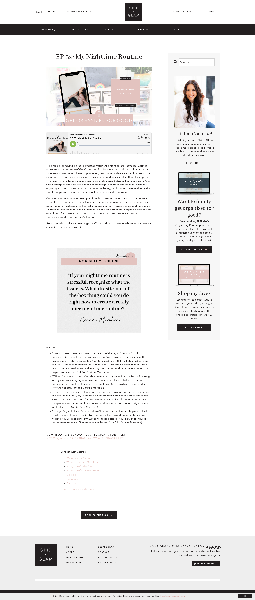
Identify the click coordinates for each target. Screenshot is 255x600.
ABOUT (51, 12)
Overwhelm (111, 30)
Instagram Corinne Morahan (83, 470)
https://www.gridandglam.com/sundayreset (84, 438)
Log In (39, 12)
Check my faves (192, 328)
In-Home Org (74, 558)
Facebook (72, 479)
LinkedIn (71, 475)
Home (69, 547)
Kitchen (175, 30)
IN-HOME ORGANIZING (80, 12)
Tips (207, 30)
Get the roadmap (192, 250)
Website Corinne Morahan (82, 462)
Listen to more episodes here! (77, 489)
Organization (80, 30)
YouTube (71, 483)
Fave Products (107, 558)
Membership (74, 563)
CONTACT (212, 12)
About (70, 552)
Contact (103, 552)
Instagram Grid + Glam (80, 466)
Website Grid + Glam (78, 458)
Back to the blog (97, 515)
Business (143, 30)
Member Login (107, 563)
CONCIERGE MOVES (184, 12)
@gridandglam (204, 564)
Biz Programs (107, 547)
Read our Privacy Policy (173, 596)
